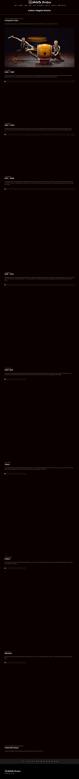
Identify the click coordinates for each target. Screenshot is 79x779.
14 (51, 761)
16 (57, 761)
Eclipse (7, 559)
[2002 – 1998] (39, 47)
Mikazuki (8, 653)
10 (41, 761)
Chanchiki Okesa (12, 748)
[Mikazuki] (15, 607)
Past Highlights (8, 70)
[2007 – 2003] (39, 100)
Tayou (7, 464)
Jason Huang (7, 651)
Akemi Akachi (7, 462)
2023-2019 (9, 370)
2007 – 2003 (9, 125)
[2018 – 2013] (39, 228)
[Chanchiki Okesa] (15, 702)
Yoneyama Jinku (11, 20)
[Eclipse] (15, 513)
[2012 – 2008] (39, 153)
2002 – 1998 (9, 72)
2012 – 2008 (9, 178)
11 (43, 761)
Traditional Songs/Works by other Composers (14, 18)
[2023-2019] (39, 324)
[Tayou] (15, 419)
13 (49, 761)
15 (54, 761)
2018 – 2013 (9, 274)
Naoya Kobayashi (8, 557)
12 (46, 761)
